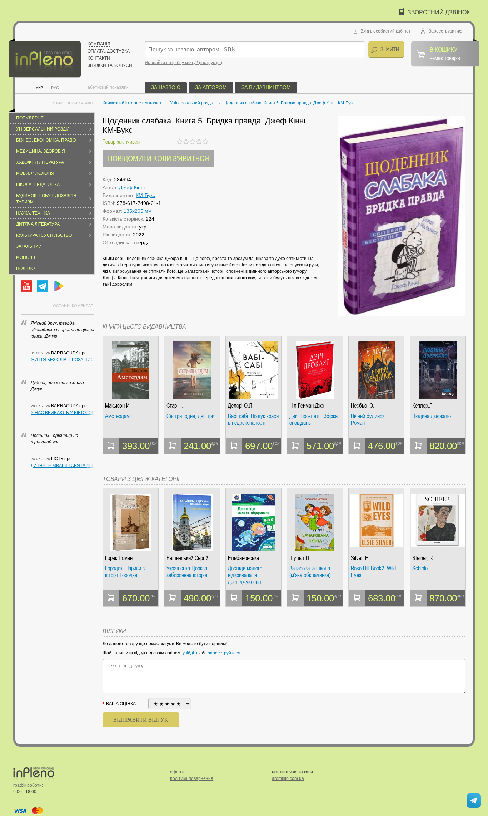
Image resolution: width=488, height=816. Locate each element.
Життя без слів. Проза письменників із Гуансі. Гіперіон (62, 359)
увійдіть (190, 652)
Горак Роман (119, 558)
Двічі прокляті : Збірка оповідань (313, 420)
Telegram (42, 286)
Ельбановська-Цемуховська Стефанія (253, 558)
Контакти (99, 58)
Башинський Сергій (187, 558)
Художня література (40, 162)
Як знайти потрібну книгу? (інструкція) (183, 62)
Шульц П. (299, 558)
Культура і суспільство (44, 235)
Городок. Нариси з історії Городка (125, 572)
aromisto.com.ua (288, 778)
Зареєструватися (446, 31)
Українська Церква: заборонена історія (187, 572)
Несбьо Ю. (362, 405)
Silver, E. (360, 558)
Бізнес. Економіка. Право (46, 140)
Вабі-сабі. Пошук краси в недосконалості (253, 420)
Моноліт (26, 257)
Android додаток (58, 286)
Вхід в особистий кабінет (385, 31)
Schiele (420, 568)
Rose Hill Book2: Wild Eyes (373, 572)
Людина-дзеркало (431, 416)
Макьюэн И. (118, 405)
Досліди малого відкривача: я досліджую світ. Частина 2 (245, 575)
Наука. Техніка (33, 213)
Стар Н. (174, 405)
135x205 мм (138, 211)
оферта (178, 772)
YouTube (26, 286)
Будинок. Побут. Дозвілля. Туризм (47, 199)
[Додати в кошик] (111, 446)
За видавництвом (266, 87)
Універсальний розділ (43, 129)
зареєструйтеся (224, 652)
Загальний (29, 246)
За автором (211, 87)
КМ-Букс (145, 195)
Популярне (30, 118)
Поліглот (26, 268)
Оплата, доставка (109, 51)
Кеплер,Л (422, 405)
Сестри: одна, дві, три (190, 416)
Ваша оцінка (121, 703)
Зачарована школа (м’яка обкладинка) (309, 572)
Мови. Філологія (35, 173)
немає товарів (445, 53)
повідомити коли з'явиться (158, 158)
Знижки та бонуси (110, 65)
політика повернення (191, 778)
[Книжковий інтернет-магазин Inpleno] (45, 58)
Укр (39, 87)
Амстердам (117, 416)
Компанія (99, 43)
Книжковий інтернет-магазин (132, 102)
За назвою (165, 87)
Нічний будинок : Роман (369, 420)
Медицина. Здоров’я (40, 151)
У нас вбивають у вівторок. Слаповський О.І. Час (62, 412)
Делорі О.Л (240, 405)
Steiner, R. (423, 558)
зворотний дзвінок (439, 12)
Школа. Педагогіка (38, 184)
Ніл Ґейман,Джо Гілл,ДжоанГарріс (308, 405)
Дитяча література (38, 224)
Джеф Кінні (132, 187)
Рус (55, 87)
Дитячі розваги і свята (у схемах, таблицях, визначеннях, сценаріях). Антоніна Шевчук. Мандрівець (62, 465)
